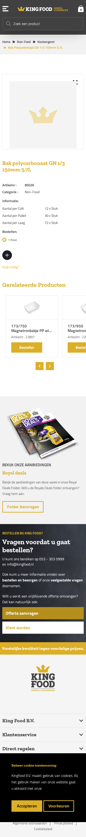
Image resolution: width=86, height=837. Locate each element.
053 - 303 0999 (51, 559)
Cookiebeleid (43, 829)
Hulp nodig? (10, 267)
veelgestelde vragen (67, 580)
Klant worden (18, 628)
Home (6, 41)
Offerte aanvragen (22, 613)
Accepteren (27, 806)
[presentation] (40, 366)
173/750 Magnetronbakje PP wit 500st (30, 329)
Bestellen (26, 347)
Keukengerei (45, 41)
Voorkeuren (58, 806)
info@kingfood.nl (20, 564)
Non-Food (24, 41)
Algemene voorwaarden (30, 823)
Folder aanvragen (23, 507)
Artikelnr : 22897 (23, 337)
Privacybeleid (63, 823)
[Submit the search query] (8, 23)
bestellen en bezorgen (20, 580)
